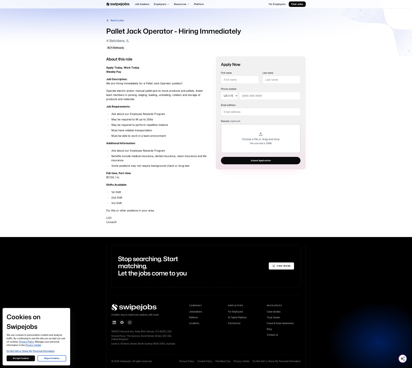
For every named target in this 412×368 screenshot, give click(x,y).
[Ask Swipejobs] (402, 358)
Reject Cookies (51, 358)
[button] (260, 138)
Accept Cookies (21, 358)
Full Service (234, 323)
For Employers (277, 4)
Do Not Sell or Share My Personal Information (277, 361)
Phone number (229, 89)
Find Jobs (297, 4)
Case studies (274, 311)
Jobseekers (195, 311)
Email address (228, 105)
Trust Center (273, 317)
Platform (193, 317)
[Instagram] (130, 322)
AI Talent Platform (237, 317)
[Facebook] (122, 322)
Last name (268, 73)
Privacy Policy (186, 361)
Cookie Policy (204, 361)
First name (226, 73)
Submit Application (261, 160)
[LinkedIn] (114, 322)
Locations (194, 323)
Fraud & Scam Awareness (280, 323)
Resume (230, 121)
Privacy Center (241, 361)
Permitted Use (222, 361)
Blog (269, 329)
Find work (284, 266)
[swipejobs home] (117, 4)
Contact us (272, 334)
